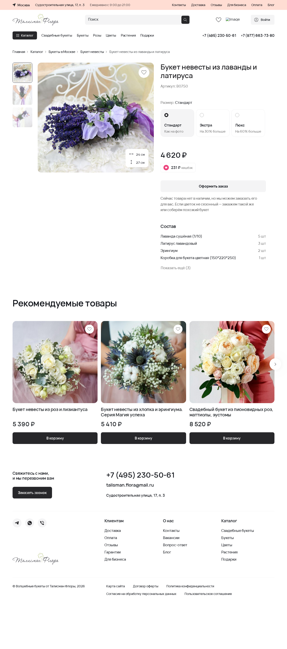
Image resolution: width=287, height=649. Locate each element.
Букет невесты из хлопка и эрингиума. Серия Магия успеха (142, 412)
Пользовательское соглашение (208, 593)
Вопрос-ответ (175, 545)
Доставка (198, 5)
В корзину (55, 438)
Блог (271, 5)
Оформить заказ (213, 186)
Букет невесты (92, 51)
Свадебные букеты (56, 35)
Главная (19, 51)
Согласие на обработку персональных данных (141, 593)
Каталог (27, 35)
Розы (97, 35)
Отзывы (216, 5)
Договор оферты (145, 586)
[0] (218, 19)
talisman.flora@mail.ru (130, 485)
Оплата (256, 5)
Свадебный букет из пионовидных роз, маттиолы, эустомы (231, 412)
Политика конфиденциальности (190, 586)
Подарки (147, 35)
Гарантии (112, 552)
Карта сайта (115, 586)
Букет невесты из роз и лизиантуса (50, 409)
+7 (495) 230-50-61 (219, 35)
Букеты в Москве (62, 51)
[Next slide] (275, 364)
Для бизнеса (236, 5)
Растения (128, 35)
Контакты (179, 5)
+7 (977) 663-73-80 (257, 35)
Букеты (83, 35)
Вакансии (171, 538)
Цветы (111, 35)
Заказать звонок (32, 492)
